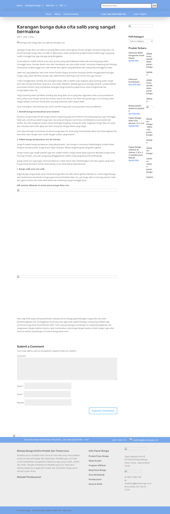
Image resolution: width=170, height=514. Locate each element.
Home (19, 5)
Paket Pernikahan (70, 14)
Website (20, 402)
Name (20, 386)
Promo (48, 14)
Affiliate (57, 14)
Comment (21, 356)
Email (20, 394)
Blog (31, 37)
